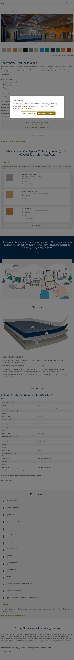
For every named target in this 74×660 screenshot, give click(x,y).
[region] (37, 107)
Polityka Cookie (26, 108)
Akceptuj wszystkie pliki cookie (46, 113)
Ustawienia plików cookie (28, 113)
